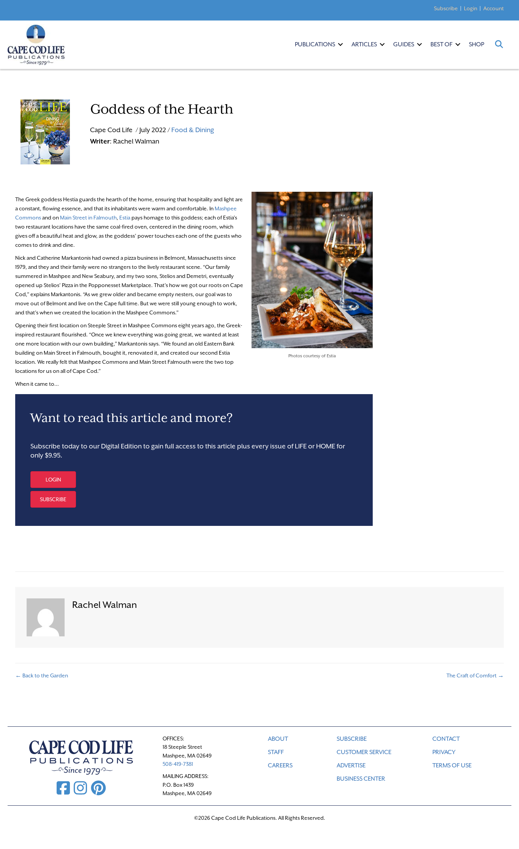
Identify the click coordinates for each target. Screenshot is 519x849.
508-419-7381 (178, 764)
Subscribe (446, 8)
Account (493, 8)
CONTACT (446, 738)
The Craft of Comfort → (475, 675)
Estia (124, 218)
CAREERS (280, 765)
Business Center (361, 778)
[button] (340, 44)
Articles (364, 44)
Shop (476, 44)
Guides (403, 44)
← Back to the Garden (41, 675)
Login (470, 8)
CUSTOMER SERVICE (364, 752)
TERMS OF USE (452, 765)
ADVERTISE (351, 765)
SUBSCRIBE (352, 738)
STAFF (276, 752)
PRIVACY (444, 752)
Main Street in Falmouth (88, 218)
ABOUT (278, 738)
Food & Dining (192, 130)
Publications (315, 44)
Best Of (441, 44)
